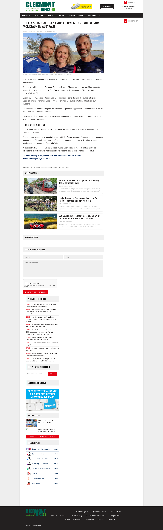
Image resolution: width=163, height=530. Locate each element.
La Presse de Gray (75, 516)
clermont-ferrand (52, 167)
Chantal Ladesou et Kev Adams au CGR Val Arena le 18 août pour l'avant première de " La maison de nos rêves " (41, 332)
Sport (61, 15)
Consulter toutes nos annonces (42, 436)
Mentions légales (82, 512)
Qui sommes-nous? (99, 512)
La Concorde (89, 520)
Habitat (51, 15)
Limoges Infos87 (115, 516)
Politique (39, 15)
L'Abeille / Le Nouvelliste (107, 520)
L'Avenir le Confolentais (72, 520)
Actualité (26, 15)
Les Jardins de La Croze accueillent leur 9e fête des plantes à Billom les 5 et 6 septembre (41, 312)
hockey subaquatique (40, 167)
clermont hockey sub (64, 167)
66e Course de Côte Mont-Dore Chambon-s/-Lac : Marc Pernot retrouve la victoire (41, 319)
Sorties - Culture (76, 15)
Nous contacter (116, 512)
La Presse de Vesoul (57, 516)
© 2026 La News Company (34, 526)
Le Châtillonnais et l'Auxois (95, 516)
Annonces (92, 15)
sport (31, 167)
